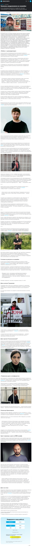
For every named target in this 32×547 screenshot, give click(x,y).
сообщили (23, 187)
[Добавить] (30, 1)
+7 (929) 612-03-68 (10, 542)
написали (22, 413)
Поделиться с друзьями (15, 538)
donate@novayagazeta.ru (18, 541)
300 (20, 527)
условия (21, 534)
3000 (10, 525)
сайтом (29, 430)
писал (3, 345)
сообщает (26, 55)
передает (9, 230)
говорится (7, 263)
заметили (6, 215)
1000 (20, 525)
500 (10, 527)
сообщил (28, 342)
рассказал (22, 73)
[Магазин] (26, 1)
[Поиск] (28, 1)
